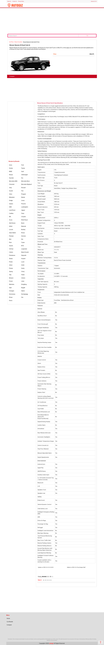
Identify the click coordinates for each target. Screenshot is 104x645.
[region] (52, 21)
